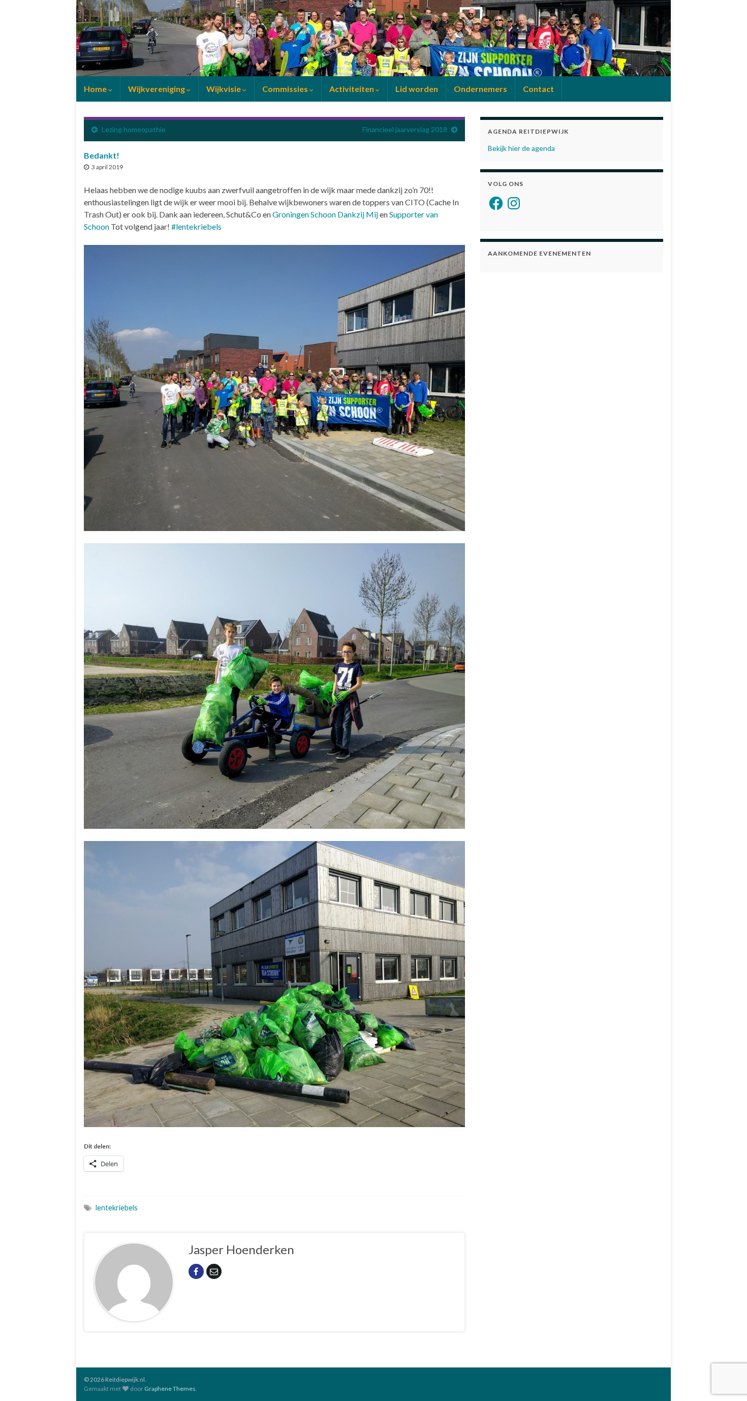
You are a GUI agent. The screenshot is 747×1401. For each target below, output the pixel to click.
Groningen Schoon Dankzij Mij (325, 214)
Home (96, 89)
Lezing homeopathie (134, 129)
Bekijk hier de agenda (521, 148)
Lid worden (416, 89)
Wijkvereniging (157, 89)
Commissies (285, 89)
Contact (538, 89)
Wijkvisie (224, 89)
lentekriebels (117, 1207)
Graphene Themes (170, 1388)
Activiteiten (352, 89)
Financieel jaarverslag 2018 (404, 129)
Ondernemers (480, 89)
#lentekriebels (196, 226)
